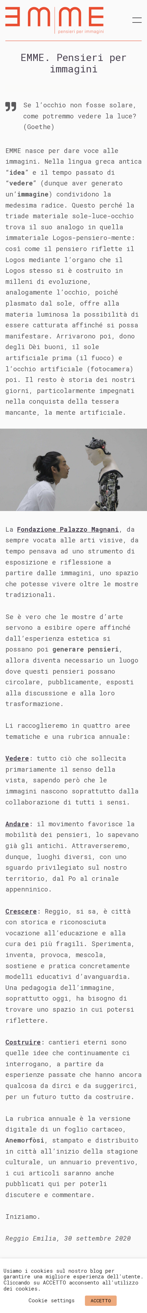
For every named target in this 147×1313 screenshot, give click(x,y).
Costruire (23, 1042)
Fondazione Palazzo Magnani (68, 529)
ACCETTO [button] (101, 1300)
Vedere (17, 758)
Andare (17, 823)
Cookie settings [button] (52, 1300)
